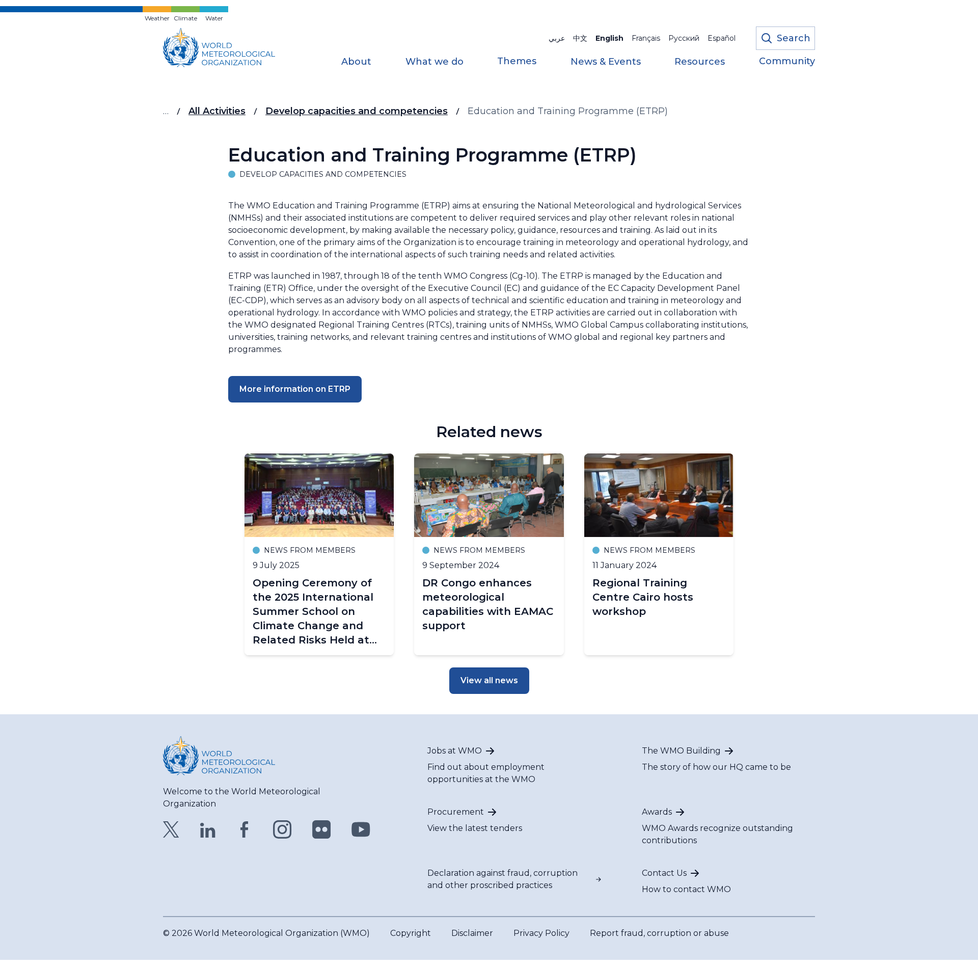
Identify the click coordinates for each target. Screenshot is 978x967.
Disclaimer (472, 933)
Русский (683, 38)
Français (646, 38)
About (356, 62)
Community (787, 62)
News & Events (605, 62)
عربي (557, 38)
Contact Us (664, 873)
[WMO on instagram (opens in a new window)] (282, 829)
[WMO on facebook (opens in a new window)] (244, 829)
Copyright (410, 933)
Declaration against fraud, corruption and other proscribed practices (502, 879)
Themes (516, 62)
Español (722, 38)
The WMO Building (681, 751)
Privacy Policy (541, 933)
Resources (699, 62)
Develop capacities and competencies (356, 111)
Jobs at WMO (454, 751)
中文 (580, 38)
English (609, 38)
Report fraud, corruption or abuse (659, 933)
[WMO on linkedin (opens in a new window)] (208, 829)
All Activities (217, 111)
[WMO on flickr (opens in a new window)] (321, 829)
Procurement (455, 812)
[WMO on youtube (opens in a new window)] (360, 829)
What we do (434, 62)
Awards (657, 812)
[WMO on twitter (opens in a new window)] (171, 829)
